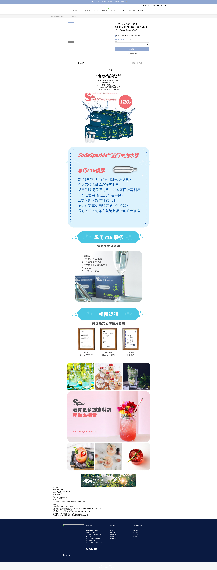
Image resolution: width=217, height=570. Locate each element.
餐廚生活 (96, 11)
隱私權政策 (113, 536)
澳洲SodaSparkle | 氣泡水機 (68, 16)
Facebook (136, 530)
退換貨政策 (113, 534)
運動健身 (104, 11)
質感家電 (87, 11)
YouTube (136, 534)
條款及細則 (113, 538)
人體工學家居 (114, 11)
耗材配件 (123, 11)
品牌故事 (112, 530)
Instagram (136, 532)
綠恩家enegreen (78, 11)
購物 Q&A (140, 11)
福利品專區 (132, 11)
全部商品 (53, 16)
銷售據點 (135, 536)
